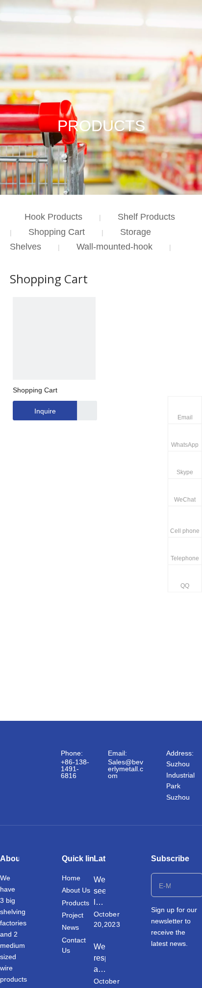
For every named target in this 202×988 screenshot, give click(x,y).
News (70, 927)
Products (75, 903)
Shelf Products (146, 217)
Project (72, 915)
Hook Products (53, 217)
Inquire (45, 411)
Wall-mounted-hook (114, 247)
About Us (76, 890)
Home (71, 878)
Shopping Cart (56, 232)
